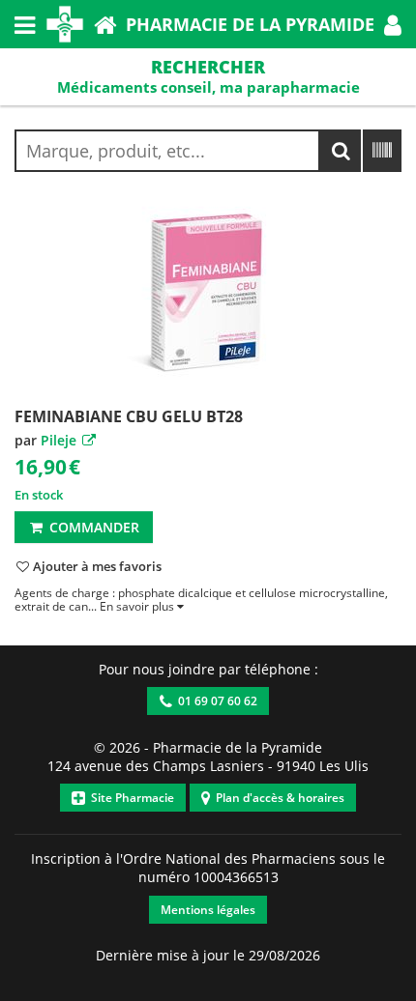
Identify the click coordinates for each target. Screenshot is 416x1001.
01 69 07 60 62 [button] (214, 701)
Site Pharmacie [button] (129, 797)
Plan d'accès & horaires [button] (277, 797)
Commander (92, 527)
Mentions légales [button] (208, 909)
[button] (392, 24)
